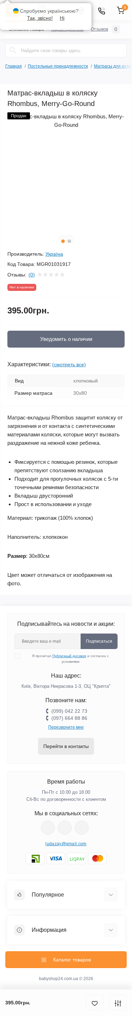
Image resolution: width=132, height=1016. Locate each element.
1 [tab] (63, 241)
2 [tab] (69, 241)
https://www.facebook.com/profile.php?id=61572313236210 (48, 828)
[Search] (13, 50)
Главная (13, 66)
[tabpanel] (66, 171)
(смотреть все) (69, 364)
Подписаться (99, 641)
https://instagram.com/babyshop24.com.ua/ (65, 828)
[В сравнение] (118, 1003)
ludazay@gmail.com (65, 843)
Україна (54, 254)
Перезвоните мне (66, 727)
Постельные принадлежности (58, 66)
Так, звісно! (40, 18)
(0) (32, 274)
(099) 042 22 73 (69, 711)
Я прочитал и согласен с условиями (70, 658)
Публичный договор (69, 656)
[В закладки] (95, 1003)
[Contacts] (101, 10)
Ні (62, 18)
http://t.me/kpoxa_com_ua (82, 828)
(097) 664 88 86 (69, 718)
